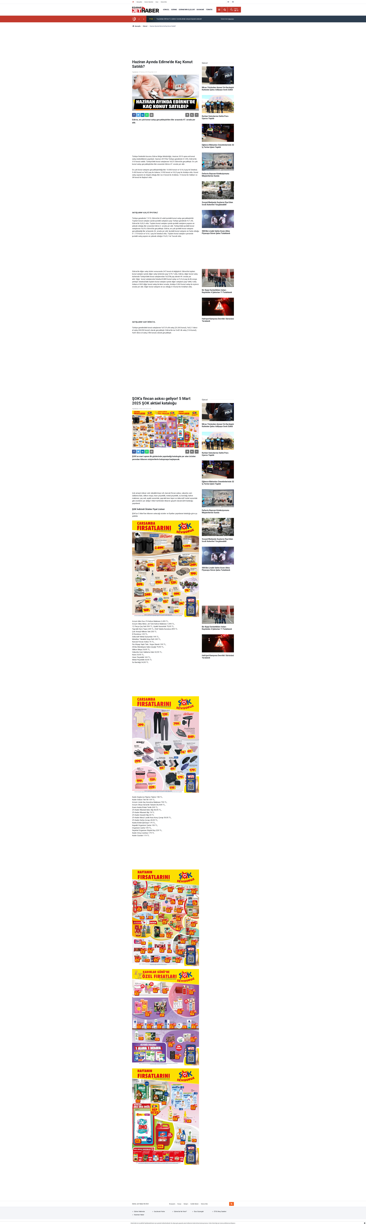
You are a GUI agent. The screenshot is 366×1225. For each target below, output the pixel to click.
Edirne (174, 9)
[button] (187, 115)
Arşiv (157, 2)
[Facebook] (134, 115)
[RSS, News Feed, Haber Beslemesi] (231, 1204)
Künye (179, 1204)
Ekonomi (200, 9)
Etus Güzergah (199, 1211)
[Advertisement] (183, 43)
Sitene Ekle (164, 2)
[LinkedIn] (142, 115)
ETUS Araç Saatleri (220, 1211)
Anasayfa (172, 1204)
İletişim (186, 1204)
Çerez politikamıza (225, 1223)
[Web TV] (228, 2)
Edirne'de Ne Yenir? (180, 1211)
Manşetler (139, 2)
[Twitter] (138, 115)
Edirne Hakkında (139, 1211)
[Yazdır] (151, 115)
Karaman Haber (139, 1215)
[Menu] (219, 10)
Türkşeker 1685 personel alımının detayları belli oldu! (174, 19)
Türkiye (209, 9)
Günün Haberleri (148, 2)
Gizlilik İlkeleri (194, 1204)
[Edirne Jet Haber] (145, 9)
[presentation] (139, 19)
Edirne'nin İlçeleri (187, 9)
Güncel (166, 9)
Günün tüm (227, 19)
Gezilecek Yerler (159, 1211)
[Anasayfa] (133, 2)
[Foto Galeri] (233, 2)
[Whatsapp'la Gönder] (147, 115)
